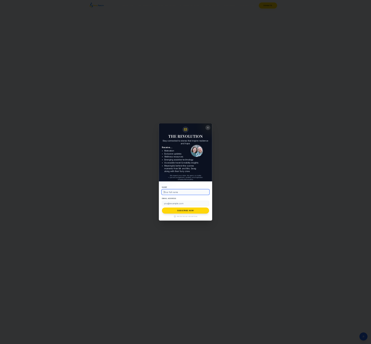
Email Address (169, 198)
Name (164, 187)
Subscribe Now (185, 210)
